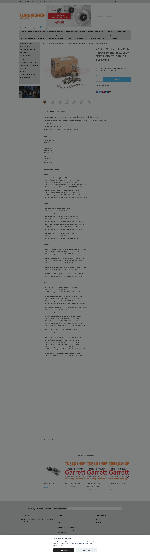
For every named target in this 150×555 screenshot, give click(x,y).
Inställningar (86, 550)
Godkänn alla (64, 550)
